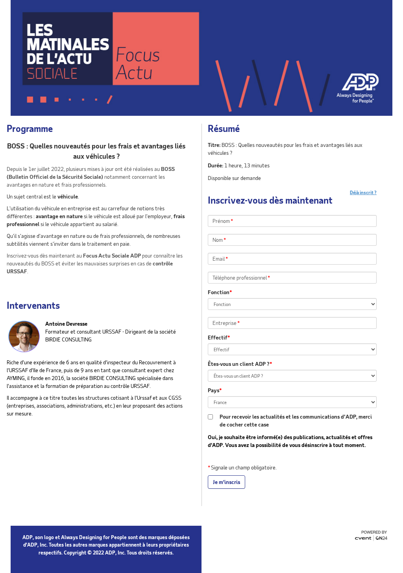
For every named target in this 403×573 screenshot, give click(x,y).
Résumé (224, 128)
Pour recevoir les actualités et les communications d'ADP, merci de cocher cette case (296, 420)
